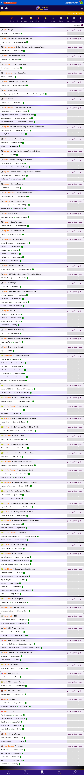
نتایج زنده (42, 773)
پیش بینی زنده (59, 773)
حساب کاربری (8, 773)
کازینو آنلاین (25, 773)
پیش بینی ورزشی (75, 773)
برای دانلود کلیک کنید (10, 2)
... (70, 33)
